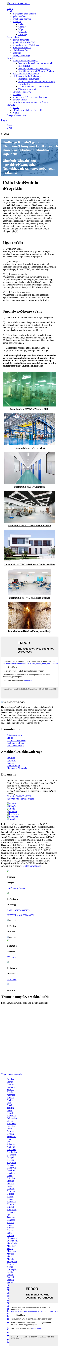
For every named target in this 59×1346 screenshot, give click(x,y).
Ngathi (10, 11)
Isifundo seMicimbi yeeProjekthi (27, 110)
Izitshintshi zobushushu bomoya (27, 76)
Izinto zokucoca (20, 99)
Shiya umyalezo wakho (11, 1074)
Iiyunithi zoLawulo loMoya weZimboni (36, 71)
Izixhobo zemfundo (21, 50)
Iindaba (16, 107)
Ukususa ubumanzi (27, 89)
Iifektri (10, 738)
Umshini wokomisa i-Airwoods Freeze (30, 102)
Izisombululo (13, 37)
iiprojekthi (11, 760)
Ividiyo (16, 112)
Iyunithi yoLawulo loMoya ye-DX (34, 68)
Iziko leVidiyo (13, 765)
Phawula (11, 105)
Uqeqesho (22, 32)
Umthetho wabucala (32, 866)
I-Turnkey (22, 34)
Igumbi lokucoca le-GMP (24, 42)
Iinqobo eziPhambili (22, 19)
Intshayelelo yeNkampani (24, 13)
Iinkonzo (17, 21)
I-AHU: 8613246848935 (18, 910)
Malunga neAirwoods (17, 768)
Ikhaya (10, 8)
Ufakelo (22, 26)
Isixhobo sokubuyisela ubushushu (33, 86)
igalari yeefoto (19, 16)
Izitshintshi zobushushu (28, 79)
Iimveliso (11, 58)
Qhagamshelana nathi (16, 115)
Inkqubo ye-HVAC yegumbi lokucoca (30, 97)
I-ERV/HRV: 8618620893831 (20, 915)
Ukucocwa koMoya (22, 92)
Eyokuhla (17, 53)
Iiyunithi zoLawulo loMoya (25, 60)
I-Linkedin (11, 979)
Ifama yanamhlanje (21, 55)
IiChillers (17, 94)
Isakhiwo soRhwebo (22, 47)
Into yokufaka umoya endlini (26, 73)
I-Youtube (11, 957)
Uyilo (20, 24)
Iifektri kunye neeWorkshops (26, 45)
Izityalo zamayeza (21, 40)
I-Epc (20, 29)
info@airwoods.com (16, 888)
